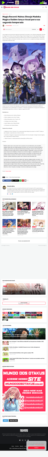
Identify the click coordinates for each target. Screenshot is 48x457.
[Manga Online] (22, 318)
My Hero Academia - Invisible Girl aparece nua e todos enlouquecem (24, 347)
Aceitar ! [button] (36, 447)
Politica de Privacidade (39, 444)
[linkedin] (12, 194)
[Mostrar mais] (28, 180)
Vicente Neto (11, 186)
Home (13, 446)
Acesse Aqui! (8, 171)
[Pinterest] (23, 180)
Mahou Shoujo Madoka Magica (14, 177)
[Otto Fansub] (28, 318)
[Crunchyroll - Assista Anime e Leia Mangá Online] (11, 313)
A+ (43, 29)
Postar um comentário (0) (24, 241)
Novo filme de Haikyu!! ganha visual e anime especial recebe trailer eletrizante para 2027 (8, 213)
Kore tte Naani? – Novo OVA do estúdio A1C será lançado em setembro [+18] (26, 341)
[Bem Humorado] (33, 318)
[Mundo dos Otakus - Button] (5, 313)
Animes (10, 14)
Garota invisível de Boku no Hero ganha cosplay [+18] (21, 352)
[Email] (25, 180)
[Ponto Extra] (5, 318)
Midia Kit (21, 446)
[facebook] (7, 194)
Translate (28, 303)
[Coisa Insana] (16, 318)
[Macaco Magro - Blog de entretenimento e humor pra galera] (22, 315)
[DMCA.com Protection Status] (10, 421)
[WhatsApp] (20, 180)
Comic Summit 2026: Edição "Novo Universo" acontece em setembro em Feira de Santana (26, 359)
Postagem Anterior (6, 245)
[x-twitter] (10, 194)
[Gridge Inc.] (11, 315)
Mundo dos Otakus (18, 448)
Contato (17, 446)
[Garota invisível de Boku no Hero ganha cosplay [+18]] (5, 354)
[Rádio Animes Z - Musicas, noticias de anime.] (33, 313)
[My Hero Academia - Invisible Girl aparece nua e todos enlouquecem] (5, 349)
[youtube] (28, 440)
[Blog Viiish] (11, 318)
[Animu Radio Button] (16, 313)
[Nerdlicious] (28, 315)
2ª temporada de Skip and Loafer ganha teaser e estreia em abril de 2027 (38, 230)
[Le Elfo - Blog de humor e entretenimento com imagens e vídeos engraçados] (16, 315)
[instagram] (9, 194)
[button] (1, 7)
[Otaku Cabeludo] (5, 315)
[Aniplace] (5, 320)
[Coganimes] (39, 318)
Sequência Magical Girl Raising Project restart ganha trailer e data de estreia (38, 213)
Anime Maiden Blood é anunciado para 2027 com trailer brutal (23, 213)
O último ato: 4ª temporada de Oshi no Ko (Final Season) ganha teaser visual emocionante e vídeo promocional (23, 231)
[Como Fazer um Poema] (39, 315)
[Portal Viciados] (28, 313)
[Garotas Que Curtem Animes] (22, 313)
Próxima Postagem (42, 245)
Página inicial (5, 14)
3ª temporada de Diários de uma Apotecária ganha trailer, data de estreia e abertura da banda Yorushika (9, 231)
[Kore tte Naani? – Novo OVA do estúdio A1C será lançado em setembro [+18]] (5, 343)
